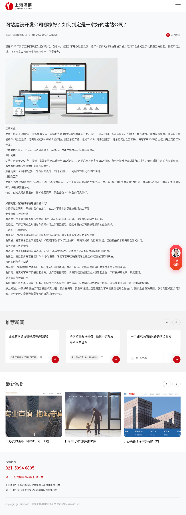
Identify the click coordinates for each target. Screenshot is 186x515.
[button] (167, 323)
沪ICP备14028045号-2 (68, 504)
